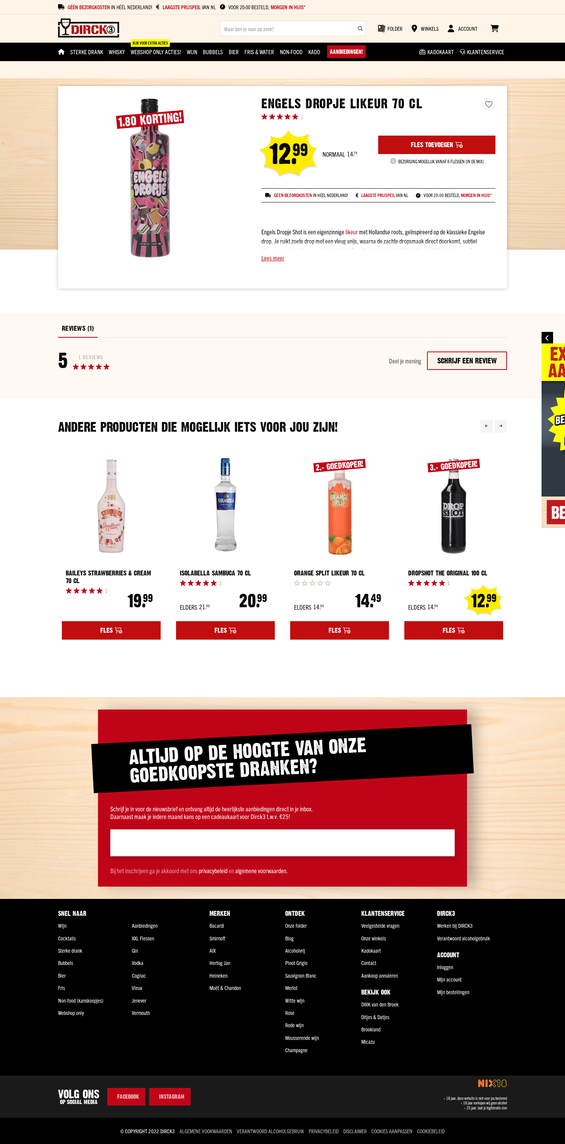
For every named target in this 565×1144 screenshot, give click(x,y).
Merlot (291, 987)
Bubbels (65, 962)
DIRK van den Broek (380, 1004)
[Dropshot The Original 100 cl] (453, 506)
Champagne (296, 1049)
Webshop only (71, 1012)
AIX (212, 950)
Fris (61, 987)
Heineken (218, 975)
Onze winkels (373, 938)
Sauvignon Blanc (300, 975)
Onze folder (296, 925)
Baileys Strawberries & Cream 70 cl (108, 577)
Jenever (139, 1000)
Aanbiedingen (145, 925)
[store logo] (88, 28)
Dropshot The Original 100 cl (447, 573)
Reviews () (78, 328)
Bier (62, 975)
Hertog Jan (219, 962)
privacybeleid (213, 870)
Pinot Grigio (296, 962)
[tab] (78, 329)
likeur (352, 231)
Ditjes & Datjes (375, 1016)
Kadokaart (371, 950)
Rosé (289, 1012)
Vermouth (141, 1012)
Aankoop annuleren (379, 975)
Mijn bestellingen (453, 991)
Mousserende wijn (302, 1037)
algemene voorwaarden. (261, 870)
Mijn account (449, 979)
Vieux (137, 987)
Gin (135, 950)
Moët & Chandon (225, 987)
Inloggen (445, 966)
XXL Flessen (143, 938)
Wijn (62, 925)
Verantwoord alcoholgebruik (463, 938)
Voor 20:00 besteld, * (267, 7)
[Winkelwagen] (494, 28)
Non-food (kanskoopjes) (80, 1000)
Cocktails (67, 938)
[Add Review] (312, 583)
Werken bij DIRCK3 (455, 925)
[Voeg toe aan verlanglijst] (488, 104)
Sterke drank (70, 950)
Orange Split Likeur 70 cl (329, 573)
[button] (378, 258)
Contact (368, 962)
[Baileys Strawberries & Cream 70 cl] (111, 506)
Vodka (137, 962)
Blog (289, 938)
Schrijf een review (467, 360)
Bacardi (216, 925)
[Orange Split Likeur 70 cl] (339, 506)
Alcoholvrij (295, 950)
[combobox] (293, 28)
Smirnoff (217, 938)
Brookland (371, 1029)
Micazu (368, 1041)
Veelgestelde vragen (380, 925)
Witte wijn (294, 1000)
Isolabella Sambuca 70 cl (215, 573)
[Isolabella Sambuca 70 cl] (225, 506)
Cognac (139, 975)
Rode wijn (294, 1024)
